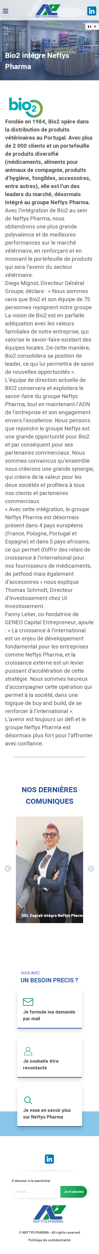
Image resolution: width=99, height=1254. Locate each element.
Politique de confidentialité (49, 1240)
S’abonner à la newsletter (31, 1181)
